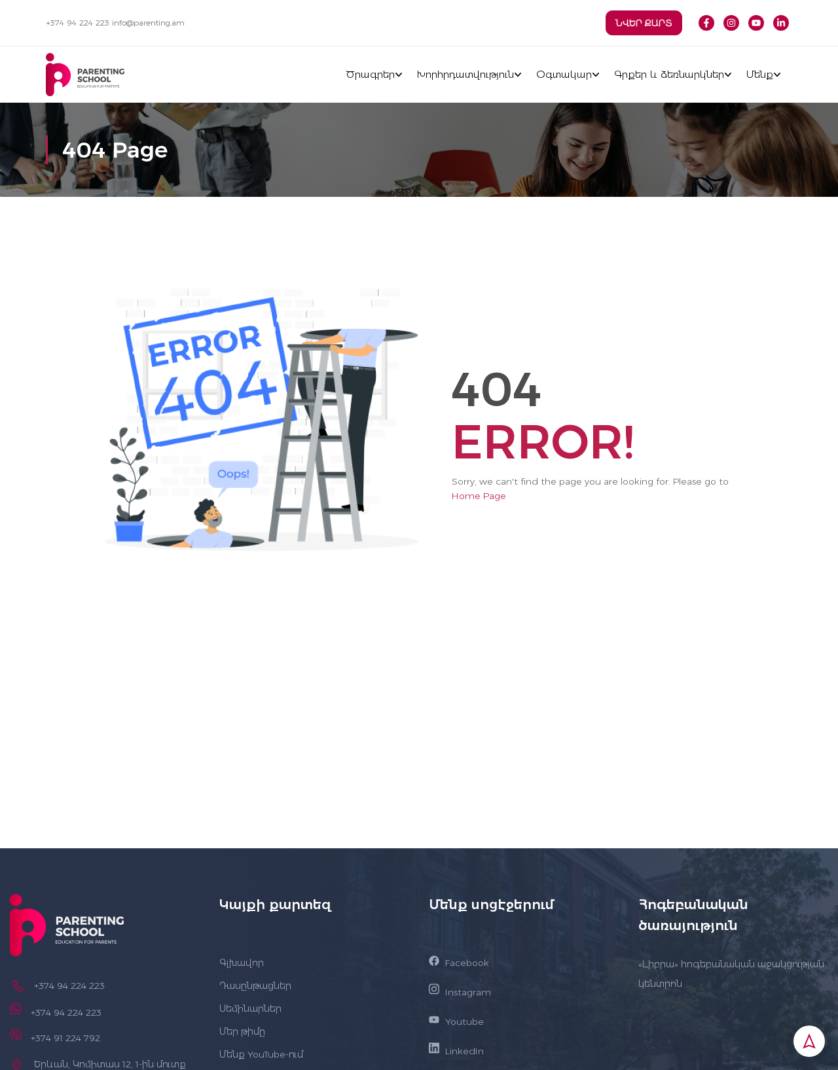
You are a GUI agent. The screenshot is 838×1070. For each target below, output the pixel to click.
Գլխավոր (241, 963)
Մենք (759, 74)
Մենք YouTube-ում (261, 1054)
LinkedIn (464, 1051)
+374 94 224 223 (77, 22)
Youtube (464, 1021)
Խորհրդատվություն (465, 74)
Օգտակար (564, 74)
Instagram (468, 992)
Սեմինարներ (250, 1008)
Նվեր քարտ (643, 23)
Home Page (479, 496)
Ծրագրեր (370, 74)
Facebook (467, 963)
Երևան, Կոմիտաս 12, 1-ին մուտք (110, 1064)
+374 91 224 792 (65, 1038)
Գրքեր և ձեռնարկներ (669, 74)
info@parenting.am (148, 22)
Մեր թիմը (242, 1031)
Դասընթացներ (255, 986)
